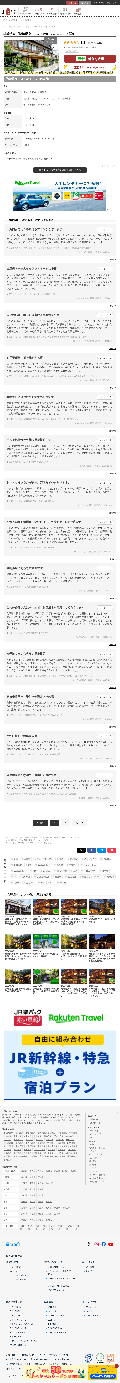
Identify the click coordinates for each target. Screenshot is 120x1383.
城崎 (61, 859)
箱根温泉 (7, 1156)
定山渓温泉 (8, 1133)
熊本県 (45, 1227)
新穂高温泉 (52, 1146)
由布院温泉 (60, 1156)
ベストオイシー (95, 1154)
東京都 (40, 1183)
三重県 (49, 1201)
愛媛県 (40, 1220)
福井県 (40, 1195)
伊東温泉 (19, 1143)
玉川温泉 (60, 1153)
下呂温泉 (31, 1146)
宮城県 (49, 1171)
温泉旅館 (72, 877)
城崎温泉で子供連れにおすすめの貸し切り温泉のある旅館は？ (51, 794)
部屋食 (58, 877)
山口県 (57, 1214)
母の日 (63, 882)
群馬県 (32, 1177)
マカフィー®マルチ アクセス (23, 1340)
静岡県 (24, 1201)
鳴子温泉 (73, 1133)
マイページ (100, 3)
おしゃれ (30, 882)
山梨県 (24, 1189)
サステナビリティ (56, 1315)
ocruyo (92, 1141)
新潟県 (40, 1189)
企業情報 (48, 1301)
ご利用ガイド (95, 1123)
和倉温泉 (61, 1143)
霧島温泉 (37, 1153)
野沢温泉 (39, 1139)
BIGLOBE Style (55, 1328)
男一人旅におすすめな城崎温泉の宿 (39, 294)
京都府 (32, 1208)
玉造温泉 (61, 1150)
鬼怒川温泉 (18, 1139)
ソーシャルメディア (57, 1332)
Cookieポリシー (61, 1359)
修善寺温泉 (30, 1143)
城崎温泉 (74, 859)
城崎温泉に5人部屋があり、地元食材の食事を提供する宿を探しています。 (56, 337)
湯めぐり (86, 877)
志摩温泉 (33, 1156)
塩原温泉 (29, 1139)
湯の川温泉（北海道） (47, 1133)
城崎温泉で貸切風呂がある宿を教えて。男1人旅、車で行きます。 (52, 419)
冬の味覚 (18, 865)
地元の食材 (62, 871)
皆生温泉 (72, 1150)
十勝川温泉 (30, 1133)
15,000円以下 (20, 871)
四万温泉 (7, 1139)
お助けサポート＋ (56, 1266)
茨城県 (40, 1177)
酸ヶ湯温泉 (48, 1153)
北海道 (24, 1171)
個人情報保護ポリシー (16, 1359)
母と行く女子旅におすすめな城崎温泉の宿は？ (44, 754)
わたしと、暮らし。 (97, 1148)
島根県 (32, 1214)
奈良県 (57, 1208)
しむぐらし (91, 1271)
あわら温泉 (8, 1146)
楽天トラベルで (60, 170)
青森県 (32, 1171)
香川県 (32, 1220)
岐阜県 (32, 1201)
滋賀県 (24, 1208)
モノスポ (93, 1158)
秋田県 (57, 1171)
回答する (72, 3)
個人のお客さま (14, 1256)
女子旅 (17, 882)
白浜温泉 (7, 1150)
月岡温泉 (60, 1139)
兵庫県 (27, 859)
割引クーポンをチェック (93, 67)
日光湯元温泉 (71, 1153)
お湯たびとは (95, 1119)
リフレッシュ (90, 865)
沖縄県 (77, 1227)
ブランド (52, 1311)
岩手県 (40, 1171)
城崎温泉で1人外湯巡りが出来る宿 (39, 501)
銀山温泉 (37, 1136)
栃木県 (24, 1177)
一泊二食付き (90, 871)
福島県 (73, 1171)
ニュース (52, 1319)
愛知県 (40, 1201)
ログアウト (111, 3)
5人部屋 (46, 871)
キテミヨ (93, 1151)
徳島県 (24, 1220)
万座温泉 (70, 1136)
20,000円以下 (44, 865)
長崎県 (37, 1227)
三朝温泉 (51, 1150)
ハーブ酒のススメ (96, 1181)
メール (89, 1311)
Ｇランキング (95, 1134)
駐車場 (105, 871)
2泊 (42, 882)
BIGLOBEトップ (13, 1369)
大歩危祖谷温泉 (46, 1156)
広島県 (49, 1214)
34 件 (99, 42)
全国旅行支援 (43, 877)
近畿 (16, 859)
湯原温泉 (7, 1153)
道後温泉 (27, 1150)
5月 (51, 882)
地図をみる (71, 51)
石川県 (32, 1195)
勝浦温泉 (17, 1150)
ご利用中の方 (89, 1301)
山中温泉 (71, 1143)
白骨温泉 (49, 1139)
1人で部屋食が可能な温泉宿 (36, 462)
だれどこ (93, 1137)
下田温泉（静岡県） (46, 1143)
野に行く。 (94, 1161)
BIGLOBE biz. (16, 1307)
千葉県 (32, 1183)
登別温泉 (19, 1133)
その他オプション (56, 1289)
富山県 (24, 1195)
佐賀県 (30, 1227)
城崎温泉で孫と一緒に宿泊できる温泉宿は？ (43, 715)
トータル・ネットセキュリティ (61, 1280)
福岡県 (22, 1227)
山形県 (65, 1171)
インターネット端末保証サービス (61, 1273)
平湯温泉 (41, 1146)
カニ (94, 859)
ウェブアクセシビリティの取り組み (53, 1354)
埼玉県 (24, 1183)
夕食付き (107, 859)
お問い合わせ (12, 1354)
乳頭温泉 (63, 1133)
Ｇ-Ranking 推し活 (97, 1175)
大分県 (53, 1227)
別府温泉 (17, 1153)
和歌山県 (66, 1208)
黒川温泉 (27, 1153)
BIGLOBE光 (15, 1266)
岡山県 (40, 1214)
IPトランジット (17, 1336)
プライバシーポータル (40, 1359)
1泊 (29, 865)
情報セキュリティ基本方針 (46, 1364)
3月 (98, 877)
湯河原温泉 (8, 1143)
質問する (85, 3)
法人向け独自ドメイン (20, 1345)
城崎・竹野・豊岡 (45, 859)
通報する (112, 260)
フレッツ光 (15, 1315)
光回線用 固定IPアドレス (21, 1323)
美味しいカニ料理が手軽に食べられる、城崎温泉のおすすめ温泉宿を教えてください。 (61, 376)
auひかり (14, 1271)
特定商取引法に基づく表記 (18, 1364)
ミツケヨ (93, 1168)
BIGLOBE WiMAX (18, 1279)
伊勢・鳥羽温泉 (20, 1156)
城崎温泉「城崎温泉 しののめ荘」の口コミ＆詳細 (39, 33)
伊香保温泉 (59, 1136)
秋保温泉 (7, 1136)
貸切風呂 (26, 877)
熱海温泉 (71, 1156)
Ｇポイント (94, 1131)
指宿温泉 (7, 1160)
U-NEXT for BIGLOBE (58, 1285)
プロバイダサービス (19, 1319)
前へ (42, 822)
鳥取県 (24, 1214)
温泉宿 (60, 865)
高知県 (49, 1220)
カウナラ (93, 1165)
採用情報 (52, 1323)
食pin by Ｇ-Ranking (97, 1178)
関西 (35, 871)
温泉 (75, 871)
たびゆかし (94, 1171)
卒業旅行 (110, 877)
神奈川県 (50, 1183)
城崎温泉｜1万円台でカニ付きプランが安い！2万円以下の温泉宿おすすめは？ (57, 248)
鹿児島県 (69, 1227)
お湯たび (93, 1144)
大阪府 (40, 1208)
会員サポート (92, 1315)
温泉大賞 (90, 1266)
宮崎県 (60, 1227)
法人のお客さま (14, 1301)
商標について (68, 1364)
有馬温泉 (73, 1146)
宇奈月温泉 (20, 1146)
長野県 (32, 1189)
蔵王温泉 (27, 1136)
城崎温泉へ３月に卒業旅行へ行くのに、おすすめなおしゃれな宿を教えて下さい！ (59, 676)
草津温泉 (48, 1136)
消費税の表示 (28, 1354)
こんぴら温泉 (39, 1150)
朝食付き (73, 865)
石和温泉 (70, 1139)
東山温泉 (17, 1136)
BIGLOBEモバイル (18, 1275)
